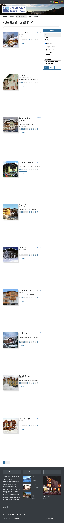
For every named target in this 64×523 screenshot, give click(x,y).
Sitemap (35, 16)
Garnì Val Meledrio (25, 290)
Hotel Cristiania (24, 333)
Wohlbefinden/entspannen (51, 61)
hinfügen (23, 43)
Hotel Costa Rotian (47, 496)
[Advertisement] (22, 60)
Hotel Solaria (34, 476)
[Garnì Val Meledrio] (10, 297)
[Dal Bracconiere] (10, 39)
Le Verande (34, 485)
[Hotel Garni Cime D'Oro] (10, 169)
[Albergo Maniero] (10, 212)
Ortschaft (11, 16)
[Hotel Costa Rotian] (52, 485)
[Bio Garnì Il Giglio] (10, 425)
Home (5, 16)
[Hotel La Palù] (10, 254)
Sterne (46, 37)
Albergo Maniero (24, 205)
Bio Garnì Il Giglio (24, 419)
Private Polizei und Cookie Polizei (52, 520)
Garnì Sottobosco (24, 376)
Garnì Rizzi (22, 75)
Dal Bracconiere (24, 32)
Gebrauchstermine (49, 518)
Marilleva (34, 480)
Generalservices (49, 63)
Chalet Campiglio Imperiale (24, 119)
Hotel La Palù (23, 248)
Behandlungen (48, 59)
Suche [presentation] (52, 30)
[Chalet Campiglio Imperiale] (10, 124)
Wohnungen (35, 487)
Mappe (29, 16)
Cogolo (33, 488)
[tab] (52, 31)
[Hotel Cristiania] (10, 340)
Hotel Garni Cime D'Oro (26, 162)
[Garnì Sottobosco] (10, 382)
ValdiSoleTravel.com (14, 518)
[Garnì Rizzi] (10, 82)
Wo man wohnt (20, 16)
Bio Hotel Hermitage (36, 493)
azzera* (52, 67)
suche (46, 67)
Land (46, 57)
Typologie (47, 39)
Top (58, 514)
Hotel (33, 479)
